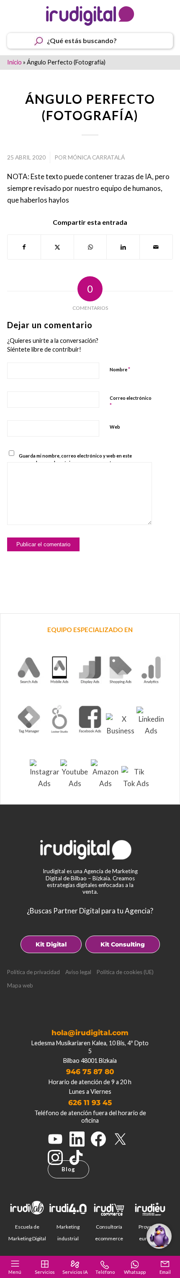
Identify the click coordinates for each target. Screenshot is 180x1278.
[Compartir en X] (57, 247)
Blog (68, 1169)
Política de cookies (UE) (125, 972)
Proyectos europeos (150, 1233)
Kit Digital (51, 944)
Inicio (14, 62)
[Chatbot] (159, 1236)
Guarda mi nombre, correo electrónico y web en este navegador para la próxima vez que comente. (75, 459)
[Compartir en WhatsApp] (90, 247)
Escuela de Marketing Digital (27, 1233)
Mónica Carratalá (96, 157)
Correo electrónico (131, 402)
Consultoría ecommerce (109, 1233)
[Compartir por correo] (156, 247)
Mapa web (20, 985)
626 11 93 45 (90, 1102)
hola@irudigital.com (90, 1033)
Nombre (120, 369)
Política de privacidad (33, 972)
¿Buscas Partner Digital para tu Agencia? (90, 910)
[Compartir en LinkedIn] (123, 247)
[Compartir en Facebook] (24, 247)
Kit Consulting (122, 944)
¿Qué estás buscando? (82, 40)
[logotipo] (90, 15)
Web (115, 426)
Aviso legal (78, 972)
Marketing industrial (68, 1233)
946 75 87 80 (90, 1071)
